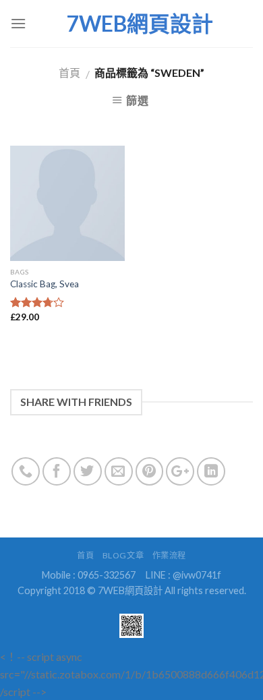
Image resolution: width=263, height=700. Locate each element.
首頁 (69, 72)
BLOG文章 (123, 555)
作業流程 (169, 555)
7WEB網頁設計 (139, 23)
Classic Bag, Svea (44, 284)
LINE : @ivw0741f (183, 575)
